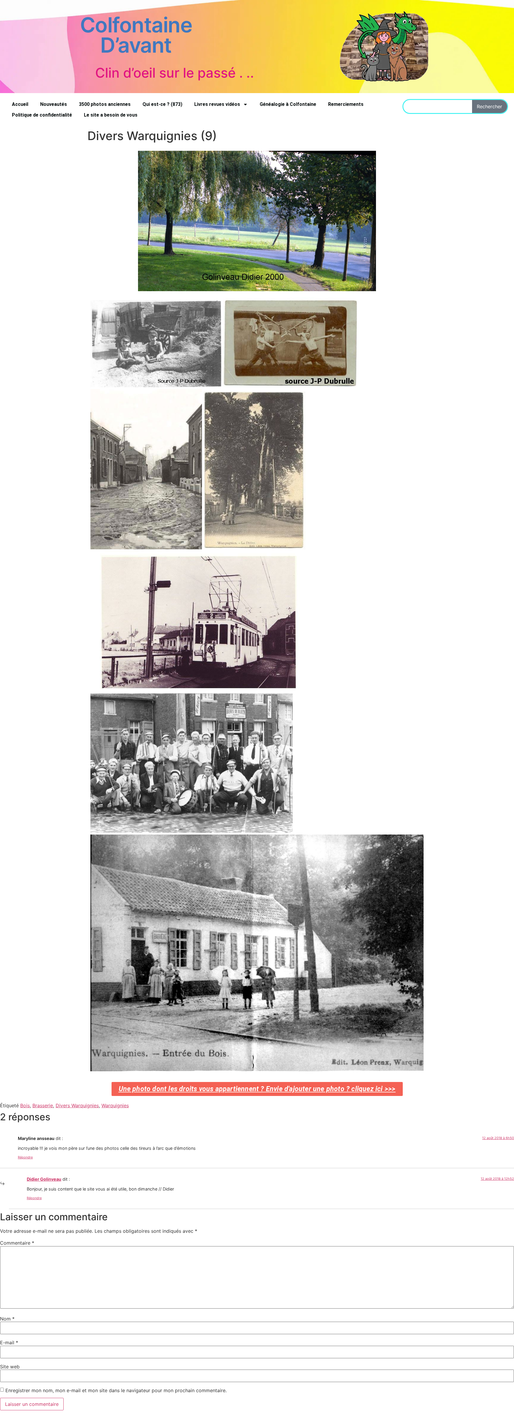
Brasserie (42, 1105)
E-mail (9, 1342)
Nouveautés (53, 104)
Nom (7, 1318)
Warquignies (115, 1105)
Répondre (25, 1157)
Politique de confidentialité (42, 115)
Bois (25, 1105)
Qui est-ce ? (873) (162, 104)
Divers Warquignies (77, 1105)
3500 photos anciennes (105, 104)
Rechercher (489, 106)
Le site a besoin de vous (110, 115)
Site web (10, 1366)
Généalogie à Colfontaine (288, 104)
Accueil (20, 104)
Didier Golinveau (44, 1179)
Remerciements (345, 104)
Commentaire (17, 1242)
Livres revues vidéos (217, 104)
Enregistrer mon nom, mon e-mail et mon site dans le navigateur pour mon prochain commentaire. (116, 1390)
